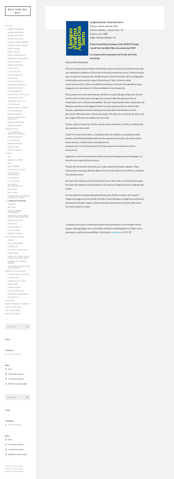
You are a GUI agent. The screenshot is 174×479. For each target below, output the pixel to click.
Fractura (13, 193)
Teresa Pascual (15, 98)
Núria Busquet (15, 137)
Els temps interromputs (15, 185)
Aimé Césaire (14, 49)
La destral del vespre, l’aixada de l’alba (19, 197)
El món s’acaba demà (18, 294)
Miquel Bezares (15, 36)
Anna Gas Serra (16, 65)
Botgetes (10, 301)
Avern (11, 240)
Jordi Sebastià (15, 150)
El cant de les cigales (19, 274)
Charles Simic (15, 126)
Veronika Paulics (16, 101)
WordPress (19, 469)
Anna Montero (15, 88)
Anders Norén (18, 471)
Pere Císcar (13, 52)
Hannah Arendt (16, 29)
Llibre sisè (13, 247)
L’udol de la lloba (17, 281)
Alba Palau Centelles (18, 94)
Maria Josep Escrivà (18, 59)
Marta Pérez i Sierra (18, 108)
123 (9, 157)
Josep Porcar (15, 111)
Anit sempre (14, 166)
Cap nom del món (16, 170)
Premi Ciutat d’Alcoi (15, 271)
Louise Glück (14, 72)
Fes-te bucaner (12, 310)
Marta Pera (13, 147)
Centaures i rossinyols (13, 174)
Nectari (12, 207)
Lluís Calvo (13, 68)
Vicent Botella (15, 39)
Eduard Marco (15, 75)
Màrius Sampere (16, 122)
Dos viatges (14, 181)
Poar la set (13, 278)
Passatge (12, 224)
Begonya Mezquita (17, 85)
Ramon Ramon (15, 114)
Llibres (8, 153)
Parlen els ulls (15, 220)
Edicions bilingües (14, 237)
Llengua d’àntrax (17, 201)
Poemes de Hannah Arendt (17, 262)
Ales (10, 163)
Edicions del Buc (18, 11)
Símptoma (13, 284)
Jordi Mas (13, 78)
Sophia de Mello (16, 81)
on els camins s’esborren (15, 211)
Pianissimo (13, 253)
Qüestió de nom (13, 307)
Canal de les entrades (16, 374)
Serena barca (14, 227)
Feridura (12, 189)
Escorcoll (13, 297)
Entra (10, 369)
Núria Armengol (16, 32)
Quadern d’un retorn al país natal (19, 267)
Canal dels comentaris (16, 379)
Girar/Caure (14, 287)
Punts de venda (13, 314)
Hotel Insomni (15, 243)
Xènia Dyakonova (16, 55)
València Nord (15, 233)
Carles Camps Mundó (18, 42)
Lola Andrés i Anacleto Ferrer (16, 133)
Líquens (12, 204)
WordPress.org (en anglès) (17, 384)
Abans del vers (15, 160)
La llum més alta (16, 291)
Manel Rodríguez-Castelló (17, 118)
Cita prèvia (13, 178)
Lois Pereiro (14, 104)
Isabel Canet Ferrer (18, 45)
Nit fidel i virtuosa (18, 250)
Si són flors (14, 230)
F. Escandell (14, 140)
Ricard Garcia (15, 62)
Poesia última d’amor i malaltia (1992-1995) (19, 257)
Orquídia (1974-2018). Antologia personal (18, 216)
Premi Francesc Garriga (17, 304)
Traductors (11, 129)
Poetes (8, 26)
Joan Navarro (15, 91)
